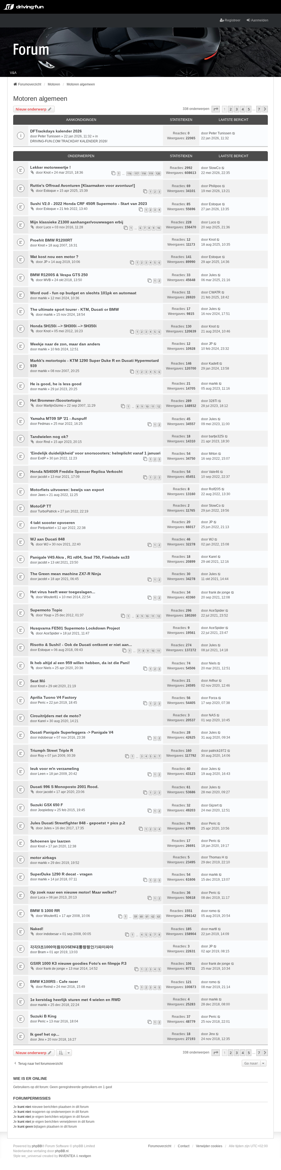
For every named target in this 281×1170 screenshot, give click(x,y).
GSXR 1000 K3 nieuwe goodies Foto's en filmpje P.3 (78, 963)
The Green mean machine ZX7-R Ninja (65, 574)
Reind (48, 987)
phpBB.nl (62, 1151)
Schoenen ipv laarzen (50, 841)
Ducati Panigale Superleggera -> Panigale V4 (71, 732)
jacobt (42, 477)
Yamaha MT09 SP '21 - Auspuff (58, 418)
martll (213, 929)
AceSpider (216, 610)
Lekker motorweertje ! (50, 167)
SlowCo (215, 168)
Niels (47, 668)
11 (152, 406)
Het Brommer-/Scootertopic (55, 400)
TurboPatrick (47, 511)
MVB (47, 280)
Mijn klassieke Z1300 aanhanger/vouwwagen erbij (76, 222)
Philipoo (215, 186)
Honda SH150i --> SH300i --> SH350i (63, 326)
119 (151, 173)
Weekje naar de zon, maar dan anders (65, 344)
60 (141, 916)
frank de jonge (219, 592)
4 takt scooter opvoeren (52, 522)
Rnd (47, 442)
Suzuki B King (43, 1016)
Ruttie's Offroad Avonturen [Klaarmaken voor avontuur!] (82, 185)
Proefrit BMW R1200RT (51, 240)
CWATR (215, 292)
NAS (212, 715)
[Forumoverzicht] (31, 49)
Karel (213, 557)
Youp (47, 615)
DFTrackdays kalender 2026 (56, 131)
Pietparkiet (46, 528)
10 (158, 228)
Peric (42, 703)
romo (213, 911)
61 (147, 916)
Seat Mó (37, 681)
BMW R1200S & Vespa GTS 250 (59, 275)
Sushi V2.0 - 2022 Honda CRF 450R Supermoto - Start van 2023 (88, 203)
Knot (47, 172)
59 (135, 916)
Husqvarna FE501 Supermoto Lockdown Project (75, 628)
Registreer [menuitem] (232, 20)
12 (158, 406)
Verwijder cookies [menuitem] (209, 1146)
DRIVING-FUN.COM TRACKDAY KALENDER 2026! (68, 141)
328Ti (213, 401)
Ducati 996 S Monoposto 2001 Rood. (64, 786)
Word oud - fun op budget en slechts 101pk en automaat (83, 293)
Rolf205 (215, 489)
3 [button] (237, 109)
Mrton (213, 454)
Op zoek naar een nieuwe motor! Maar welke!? (73, 892)
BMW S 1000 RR (45, 910)
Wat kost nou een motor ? (54, 256)
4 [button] (243, 109)
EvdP (42, 458)
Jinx (41, 1039)
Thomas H (216, 857)
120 (158, 173)
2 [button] (231, 109)
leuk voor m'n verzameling (54, 768)
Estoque (50, 191)
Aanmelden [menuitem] (259, 20)
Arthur (213, 681)
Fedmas (44, 424)
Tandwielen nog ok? (49, 436)
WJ (46, 544)
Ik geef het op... (44, 1034)
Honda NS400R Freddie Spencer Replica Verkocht (76, 471)
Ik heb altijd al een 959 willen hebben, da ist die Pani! (80, 663)
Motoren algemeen (40, 98)
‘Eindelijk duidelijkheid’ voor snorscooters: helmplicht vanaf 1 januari (95, 453)
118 (144, 173)
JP (45, 262)
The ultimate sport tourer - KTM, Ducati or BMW (74, 309)
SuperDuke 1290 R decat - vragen (61, 874)
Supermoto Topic (46, 610)
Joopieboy (46, 810)
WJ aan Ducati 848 (47, 539)
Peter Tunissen (49, 136)
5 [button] (249, 109)
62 (152, 916)
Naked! (36, 929)
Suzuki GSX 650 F (46, 805)
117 (136, 173)
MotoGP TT (40, 506)
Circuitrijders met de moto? (55, 716)
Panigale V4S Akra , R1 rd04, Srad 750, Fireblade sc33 (80, 557)
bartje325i (216, 436)
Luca (41, 897)
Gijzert (213, 805)
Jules (213, 275)
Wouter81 (51, 597)
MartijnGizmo (53, 405)
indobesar (45, 737)
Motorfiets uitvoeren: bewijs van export (67, 489)
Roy (41, 756)
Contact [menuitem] (183, 1146)
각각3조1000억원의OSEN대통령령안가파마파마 (71, 947)
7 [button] (259, 109)
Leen (42, 774)
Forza (213, 698)
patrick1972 (217, 751)
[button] (216, 109)
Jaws (42, 495)
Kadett (213, 363)
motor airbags (43, 857)
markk (42, 298)
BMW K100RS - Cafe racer (54, 981)
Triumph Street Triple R (51, 750)
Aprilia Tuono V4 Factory (53, 697)
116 (129, 173)
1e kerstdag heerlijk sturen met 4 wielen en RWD (75, 999)
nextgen (85, 1156)
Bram (42, 952)
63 (158, 916)
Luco (47, 227)
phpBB (37, 1146)
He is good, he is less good (56, 384)
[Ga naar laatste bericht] (234, 133)
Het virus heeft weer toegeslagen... (62, 592)
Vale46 (214, 472)
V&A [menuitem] (13, 73)
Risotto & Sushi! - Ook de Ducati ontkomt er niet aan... (81, 644)
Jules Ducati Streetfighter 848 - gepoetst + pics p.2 (77, 823)
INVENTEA (67, 1156)
